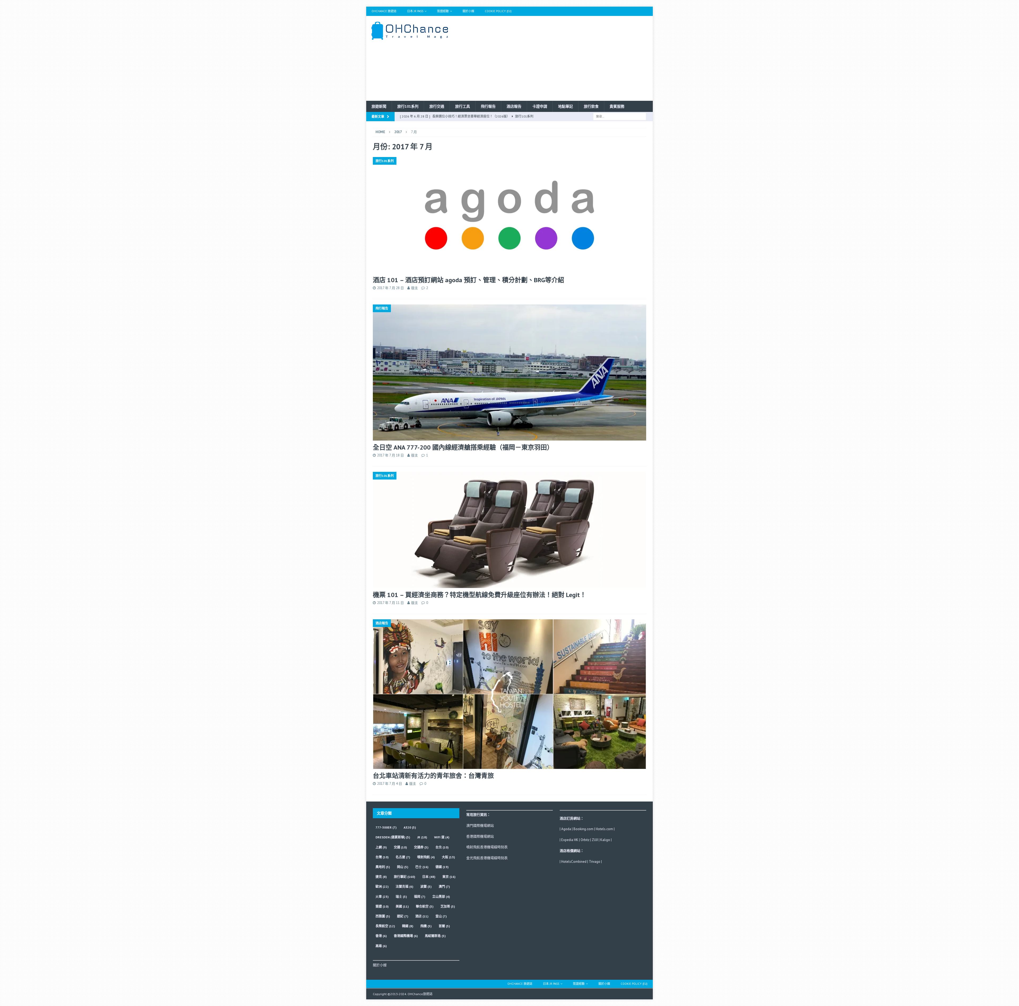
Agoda (566, 829)
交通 (400, 847)
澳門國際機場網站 (480, 825)
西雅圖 (382, 916)
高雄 (381, 946)
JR (422, 837)
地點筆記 (565, 106)
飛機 (425, 926)
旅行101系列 (407, 106)
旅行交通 (436, 106)
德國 (441, 867)
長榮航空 (385, 926)
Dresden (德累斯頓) (392, 837)
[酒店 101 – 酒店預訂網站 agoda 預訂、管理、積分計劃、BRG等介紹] (509, 215)
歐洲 (381, 887)
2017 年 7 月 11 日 (390, 602)
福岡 (419, 897)
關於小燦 (468, 11)
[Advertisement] (555, 58)
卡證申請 (539, 106)
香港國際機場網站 (480, 836)
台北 (441, 847)
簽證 (381, 906)
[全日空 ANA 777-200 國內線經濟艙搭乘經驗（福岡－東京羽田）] (509, 372)
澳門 (444, 887)
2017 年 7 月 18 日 (390, 455)
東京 (448, 877)
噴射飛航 (426, 857)
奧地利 (382, 867)
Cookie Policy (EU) (498, 11)
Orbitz (585, 840)
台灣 (381, 857)
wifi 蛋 (441, 837)
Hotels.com (604, 829)
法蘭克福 (404, 887)
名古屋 (403, 857)
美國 (402, 906)
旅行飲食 (591, 106)
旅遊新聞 (379, 106)
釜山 (441, 916)
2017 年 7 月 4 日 (389, 783)
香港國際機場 (406, 936)
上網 (381, 847)
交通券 (421, 847)
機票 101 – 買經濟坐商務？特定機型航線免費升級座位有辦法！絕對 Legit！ (479, 595)
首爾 (444, 926)
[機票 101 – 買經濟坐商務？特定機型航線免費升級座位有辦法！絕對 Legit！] (509, 530)
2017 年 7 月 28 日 (390, 288)
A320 (410, 827)
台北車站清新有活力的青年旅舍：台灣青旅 (433, 776)
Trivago (594, 861)
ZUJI (595, 840)
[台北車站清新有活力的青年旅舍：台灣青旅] (509, 694)
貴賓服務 (617, 106)
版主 (414, 288)
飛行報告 (488, 106)
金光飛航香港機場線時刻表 (487, 858)
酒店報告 (514, 106)
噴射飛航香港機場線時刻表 (487, 847)
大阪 (448, 857)
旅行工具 (462, 106)
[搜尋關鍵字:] (619, 116)
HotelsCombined (573, 861)
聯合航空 (424, 906)
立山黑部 (441, 897)
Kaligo (605, 840)
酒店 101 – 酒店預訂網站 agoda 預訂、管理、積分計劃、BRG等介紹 (468, 280)
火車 (381, 897)
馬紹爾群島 (435, 936)
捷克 (381, 877)
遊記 (402, 916)
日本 (428, 877)
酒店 (421, 916)
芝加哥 (448, 906)
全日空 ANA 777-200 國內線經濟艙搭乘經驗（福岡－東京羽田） (463, 447)
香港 (381, 936)
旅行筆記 (404, 877)
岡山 (402, 867)
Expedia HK (569, 840)
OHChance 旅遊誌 (384, 11)
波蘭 (425, 887)
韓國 (407, 926)
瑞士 (401, 897)
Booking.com (583, 829)
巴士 (421, 867)
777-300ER (385, 827)
